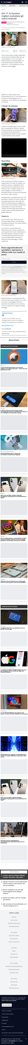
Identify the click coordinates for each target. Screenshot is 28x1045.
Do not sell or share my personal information (12, 1032)
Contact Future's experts (7, 1014)
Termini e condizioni (7, 1010)
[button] (2, 2)
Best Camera (14, 978)
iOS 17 (8, 64)
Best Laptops (14, 932)
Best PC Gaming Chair (14, 941)
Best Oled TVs (14, 954)
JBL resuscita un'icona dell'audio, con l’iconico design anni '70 (14, 905)
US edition (12, 1041)
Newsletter (24, 51)
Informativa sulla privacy (15, 267)
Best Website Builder (14, 926)
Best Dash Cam (14, 981)
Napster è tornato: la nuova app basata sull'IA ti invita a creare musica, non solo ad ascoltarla (15, 883)
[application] (14, 147)
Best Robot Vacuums (14, 988)
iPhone (13, 59)
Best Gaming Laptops (14, 935)
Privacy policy (5, 1017)
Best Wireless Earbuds (14, 969)
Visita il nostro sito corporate (9, 1000)
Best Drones (14, 984)
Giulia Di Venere (12, 22)
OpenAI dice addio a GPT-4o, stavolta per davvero (14, 898)
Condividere (6, 51)
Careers (3, 1029)
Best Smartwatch (14, 957)
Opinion (4, 22)
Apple (3, 55)
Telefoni (3, 9)
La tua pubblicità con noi (8, 1026)
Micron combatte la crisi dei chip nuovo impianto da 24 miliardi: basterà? (13, 891)
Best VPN (14, 917)
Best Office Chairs (14, 972)
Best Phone (14, 947)
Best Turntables (14, 963)
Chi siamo (4, 1023)
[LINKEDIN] (3, 315)
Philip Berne (10, 23)
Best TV (14, 951)
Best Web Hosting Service (14, 923)
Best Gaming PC (14, 938)
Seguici (16, 51)
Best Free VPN (14, 920)
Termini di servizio (17, 266)
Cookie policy (5, 1020)
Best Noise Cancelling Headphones (14, 966)
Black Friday (12, 5)
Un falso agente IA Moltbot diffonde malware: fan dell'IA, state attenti (14, 876)
